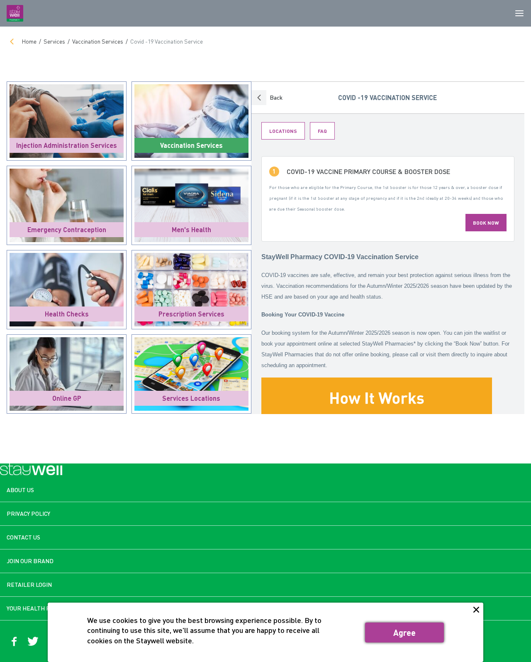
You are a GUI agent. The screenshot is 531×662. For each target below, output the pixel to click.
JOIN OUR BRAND (30, 560)
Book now (486, 223)
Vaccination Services (97, 41)
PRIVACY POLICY (28, 513)
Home (29, 41)
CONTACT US (23, 537)
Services (54, 41)
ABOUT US (20, 489)
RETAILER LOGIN (29, 584)
